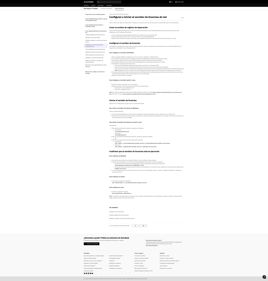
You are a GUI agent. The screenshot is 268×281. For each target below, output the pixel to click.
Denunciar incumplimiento (104, 278)
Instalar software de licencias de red (95, 35)
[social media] (88, 273)
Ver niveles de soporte (152, 245)
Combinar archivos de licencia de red (95, 52)
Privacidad (86, 278)
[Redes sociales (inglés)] (88, 273)
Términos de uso (113, 278)
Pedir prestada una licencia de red (94, 55)
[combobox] (109, 2)
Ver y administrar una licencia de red (95, 49)
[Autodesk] (89, 2)
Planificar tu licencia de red (92, 37)
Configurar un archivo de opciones (94, 58)
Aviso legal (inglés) (121, 278)
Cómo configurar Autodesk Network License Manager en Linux (139, 94)
